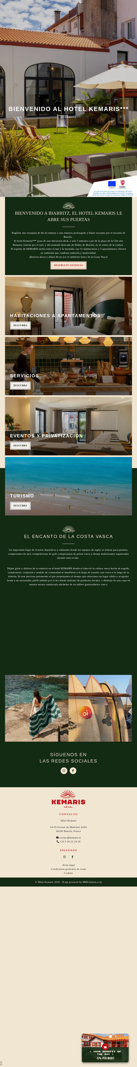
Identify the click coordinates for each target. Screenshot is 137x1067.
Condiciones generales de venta (68, 869)
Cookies (68, 873)
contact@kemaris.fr (70, 837)
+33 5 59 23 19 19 (70, 841)
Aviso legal (68, 865)
